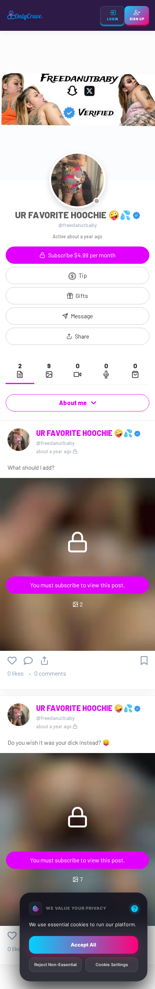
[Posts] (20, 374)
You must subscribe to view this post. (77, 584)
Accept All (83, 945)
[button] (77, 336)
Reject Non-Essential (55, 965)
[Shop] (135, 374)
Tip (82, 275)
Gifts (81, 295)
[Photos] (49, 374)
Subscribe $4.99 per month (81, 255)
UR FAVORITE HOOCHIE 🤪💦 (85, 432)
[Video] (77, 374)
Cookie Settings (112, 965)
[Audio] (106, 374)
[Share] (44, 660)
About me (73, 402)
